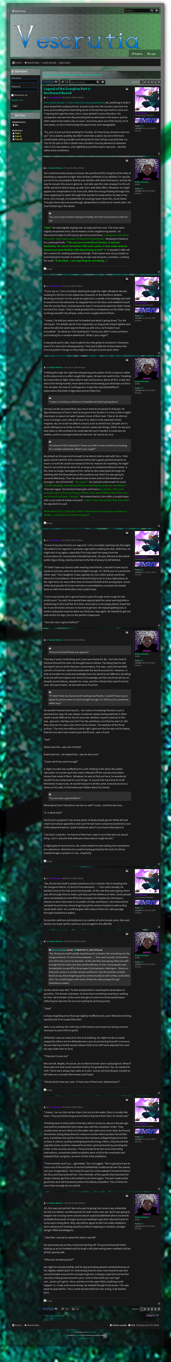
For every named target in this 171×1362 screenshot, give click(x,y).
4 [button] (151, 82)
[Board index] (79, 32)
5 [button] (155, 82)
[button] (159, 82)
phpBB (77, 1335)
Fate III (18, 139)
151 (141, 126)
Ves (17, 125)
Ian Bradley (92, 1332)
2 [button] (144, 82)
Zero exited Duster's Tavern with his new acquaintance (74, 102)
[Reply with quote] (127, 89)
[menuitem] (151, 53)
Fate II (18, 136)
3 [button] (148, 82)
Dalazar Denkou (142, 182)
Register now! (17, 100)
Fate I (18, 133)
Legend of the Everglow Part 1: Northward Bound (72, 74)
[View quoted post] (75, 950)
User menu (20, 71)
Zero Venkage (141, 113)
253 (141, 188)
